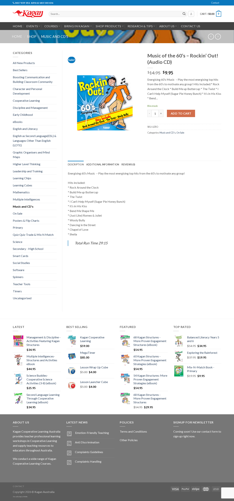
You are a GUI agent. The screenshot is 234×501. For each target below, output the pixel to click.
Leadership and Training (28, 171)
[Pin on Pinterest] (170, 141)
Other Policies (129, 440)
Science (17, 241)
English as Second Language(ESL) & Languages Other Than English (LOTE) (34, 140)
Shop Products (108, 26)
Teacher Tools (21, 284)
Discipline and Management (30, 107)
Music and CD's (54, 37)
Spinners (18, 277)
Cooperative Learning (26, 100)
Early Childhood (23, 114)
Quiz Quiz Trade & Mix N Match (33, 234)
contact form (209, 431)
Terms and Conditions (133, 431)
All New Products (24, 63)
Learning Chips (22, 178)
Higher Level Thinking (26, 164)
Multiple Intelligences (26, 199)
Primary (18, 227)
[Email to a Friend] (164, 141)
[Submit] (184, 14)
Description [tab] (76, 164)
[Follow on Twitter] (29, 473)
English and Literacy (25, 128)
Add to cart (181, 113)
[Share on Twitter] (157, 141)
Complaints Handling (88, 461)
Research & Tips (140, 26)
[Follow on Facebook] (16, 473)
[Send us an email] (223, 4)
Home (17, 26)
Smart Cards (20, 256)
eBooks (17, 121)
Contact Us (190, 26)
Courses (51, 26)
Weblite (25, 497)
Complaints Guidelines (89, 452)
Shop (31, 37)
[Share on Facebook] (151, 141)
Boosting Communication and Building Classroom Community (32, 79)
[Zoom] (72, 150)
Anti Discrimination (87, 442)
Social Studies (21, 262)
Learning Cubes (22, 185)
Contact (215, 2)
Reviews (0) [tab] (128, 164)
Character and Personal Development (27, 91)
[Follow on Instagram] (23, 473)
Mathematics (21, 192)
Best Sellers (20, 70)
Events (32, 26)
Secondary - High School (28, 248)
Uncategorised (22, 298)
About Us (167, 26)
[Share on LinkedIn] (177, 141)
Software (18, 270)
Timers (17, 291)
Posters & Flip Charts (26, 220)
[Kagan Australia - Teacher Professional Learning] (28, 14)
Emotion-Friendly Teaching (92, 432)
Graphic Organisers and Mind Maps (31, 155)
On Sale (17, 213)
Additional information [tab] (102, 164)
